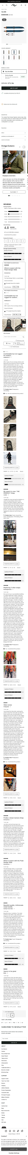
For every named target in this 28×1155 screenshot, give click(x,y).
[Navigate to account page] (21, 5)
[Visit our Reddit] (22, 1131)
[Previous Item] (3, 29)
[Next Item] (25, 29)
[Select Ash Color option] (3, 57)
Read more (3, 128)
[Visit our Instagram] (6, 1131)
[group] (14, 57)
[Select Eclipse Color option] (14, 57)
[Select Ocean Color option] (3, 62)
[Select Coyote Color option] (9, 52)
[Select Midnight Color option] (14, 52)
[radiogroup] (14, 74)
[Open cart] (25, 5)
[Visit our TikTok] (18, 1131)
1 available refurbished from (12, 93)
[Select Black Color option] (3, 52)
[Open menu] (3, 5)
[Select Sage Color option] (19, 52)
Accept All (14, 1149)
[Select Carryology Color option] (9, 57)
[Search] (7, 5)
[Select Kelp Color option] (19, 57)
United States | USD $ (14, 1134)
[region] (14, 1144)
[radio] (3, 52)
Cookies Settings (14, 1153)
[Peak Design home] (14, 5)
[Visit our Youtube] (14, 1131)
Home (2, 9)
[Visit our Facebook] (10, 1131)
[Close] (26, 1136)
